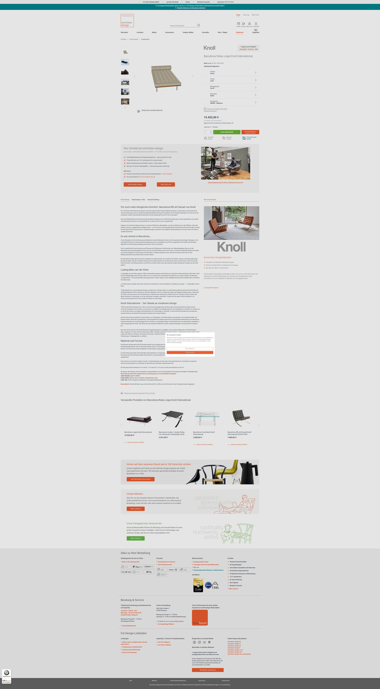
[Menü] (10, 670)
